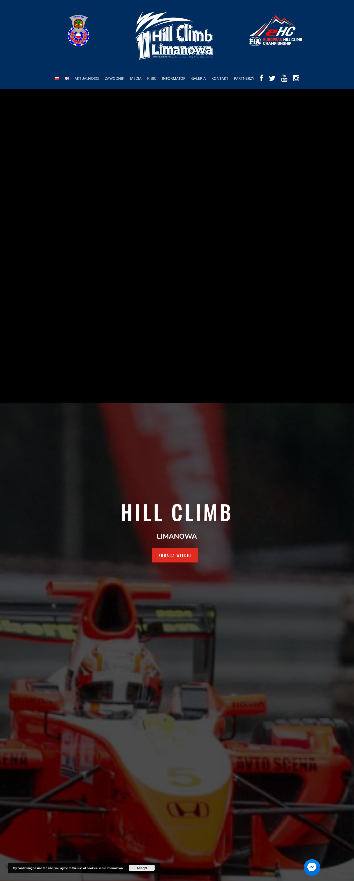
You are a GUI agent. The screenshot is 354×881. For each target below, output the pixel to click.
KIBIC (151, 78)
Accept (142, 867)
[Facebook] (261, 82)
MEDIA (135, 78)
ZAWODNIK (114, 78)
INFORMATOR (174, 78)
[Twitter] (272, 82)
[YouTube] (284, 82)
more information (111, 868)
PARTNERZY (244, 78)
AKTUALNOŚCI (87, 78)
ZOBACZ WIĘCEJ (175, 555)
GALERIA (198, 78)
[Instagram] (296, 82)
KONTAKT (219, 78)
